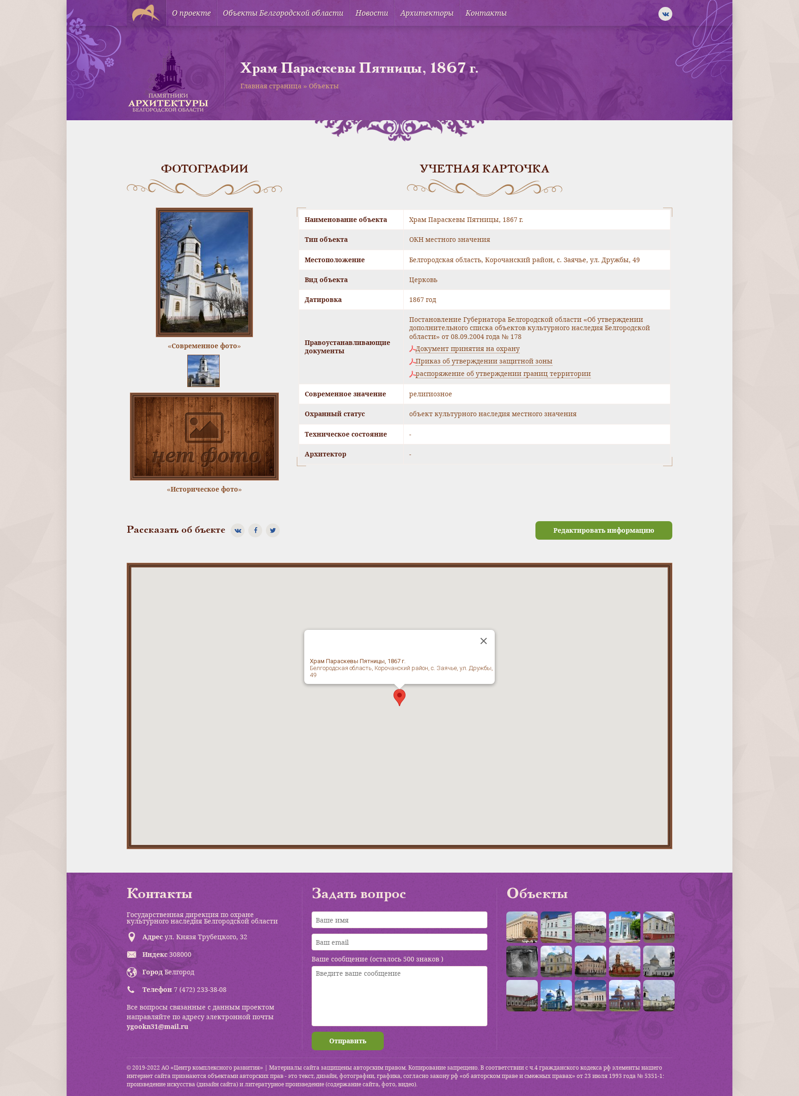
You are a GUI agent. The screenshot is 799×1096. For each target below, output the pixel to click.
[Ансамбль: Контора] (590, 927)
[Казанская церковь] (556, 995)
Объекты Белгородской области (283, 13)
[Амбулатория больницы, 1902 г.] (556, 927)
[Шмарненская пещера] (522, 961)
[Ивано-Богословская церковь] (624, 995)
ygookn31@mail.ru (157, 1026)
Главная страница (270, 85)
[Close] (484, 641)
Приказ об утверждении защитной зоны (484, 361)
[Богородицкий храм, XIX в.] (659, 961)
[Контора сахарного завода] (590, 995)
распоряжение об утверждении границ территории (503, 373)
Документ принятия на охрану (468, 349)
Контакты (486, 13)
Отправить (347, 1040)
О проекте (191, 13)
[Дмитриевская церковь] (659, 995)
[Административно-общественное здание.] (522, 927)
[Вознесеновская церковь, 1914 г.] (624, 961)
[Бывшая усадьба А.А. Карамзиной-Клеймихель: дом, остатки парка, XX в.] (522, 995)
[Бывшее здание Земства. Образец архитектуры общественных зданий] (624, 927)
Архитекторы (427, 13)
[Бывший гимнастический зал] (659, 927)
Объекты (324, 85)
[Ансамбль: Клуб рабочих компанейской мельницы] (556, 961)
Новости (372, 13)
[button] (399, 697)
